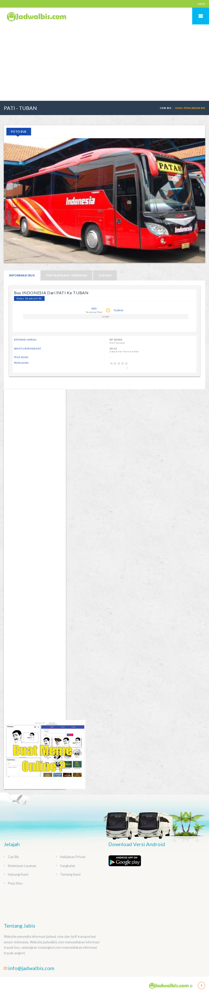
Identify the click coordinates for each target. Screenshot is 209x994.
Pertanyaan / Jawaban (66, 275)
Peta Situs (15, 883)
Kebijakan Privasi (72, 857)
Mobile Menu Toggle (200, 16)
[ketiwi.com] (44, 754)
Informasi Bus (22, 275)
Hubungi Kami (18, 874)
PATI (94, 308)
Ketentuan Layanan (22, 866)
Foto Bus (19, 131)
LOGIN (201, 3)
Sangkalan (67, 866)
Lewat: (106, 316)
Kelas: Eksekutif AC (29, 298)
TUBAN (118, 310)
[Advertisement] (104, 62)
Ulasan (105, 275)
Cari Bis (166, 107)
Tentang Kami (70, 874)
